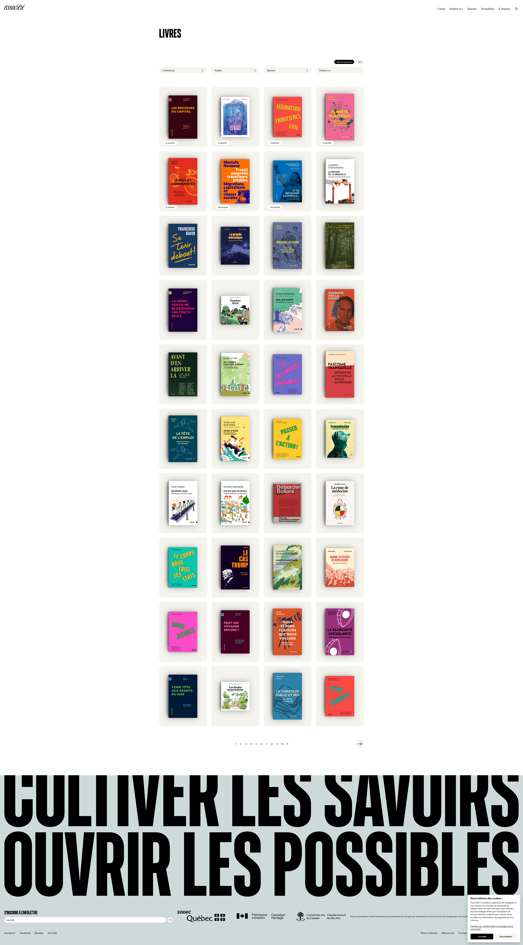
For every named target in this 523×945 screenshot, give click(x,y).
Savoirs (472, 8)
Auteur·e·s (456, 8)
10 (282, 743)
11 (287, 743)
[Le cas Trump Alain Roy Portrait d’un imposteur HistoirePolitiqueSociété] (235, 567)
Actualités (487, 8)
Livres (441, 8)
